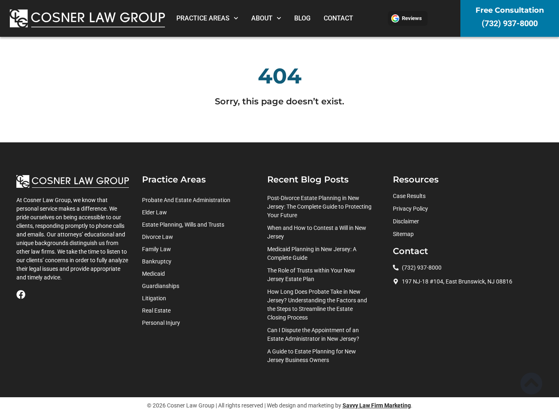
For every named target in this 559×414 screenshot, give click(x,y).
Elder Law (154, 212)
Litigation (154, 298)
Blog (302, 18)
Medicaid (153, 273)
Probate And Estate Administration (186, 200)
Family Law (156, 249)
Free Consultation (510, 10)
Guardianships (160, 286)
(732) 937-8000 (510, 23)
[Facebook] (20, 294)
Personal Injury (161, 323)
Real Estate (156, 310)
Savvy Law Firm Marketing (377, 405)
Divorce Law (157, 237)
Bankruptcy (156, 261)
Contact (338, 18)
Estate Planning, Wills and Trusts (183, 224)
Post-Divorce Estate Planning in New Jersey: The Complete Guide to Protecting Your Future (319, 206)
